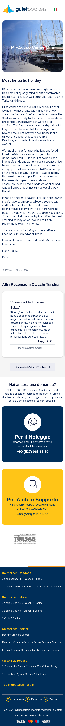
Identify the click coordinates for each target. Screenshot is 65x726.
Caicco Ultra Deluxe (35, 586)
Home (29, 43)
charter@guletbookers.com (32, 508)
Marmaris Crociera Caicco (16, 642)
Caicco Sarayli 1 (51, 666)
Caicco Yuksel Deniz (36, 674)
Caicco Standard (11, 578)
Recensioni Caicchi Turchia (31, 367)
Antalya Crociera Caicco (45, 650)
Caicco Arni (8, 666)
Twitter (53, 699)
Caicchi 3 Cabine (11, 602)
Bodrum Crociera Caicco (15, 634)
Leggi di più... (46, 341)
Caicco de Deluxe (11, 586)
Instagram (18, 699)
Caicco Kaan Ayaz (12, 674)
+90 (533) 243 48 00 (32, 514)
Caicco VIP (55, 586)
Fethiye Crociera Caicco (15, 650)
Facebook (36, 699)
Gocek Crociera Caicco (46, 642)
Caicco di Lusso (33, 578)
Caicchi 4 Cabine (33, 602)
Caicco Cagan (34, 347)
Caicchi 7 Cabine (11, 618)
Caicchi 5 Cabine (11, 610)
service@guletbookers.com (33, 445)
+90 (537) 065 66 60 (32, 452)
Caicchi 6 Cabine (33, 610)
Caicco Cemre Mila (18, 270)
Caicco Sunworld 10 (28, 666)
